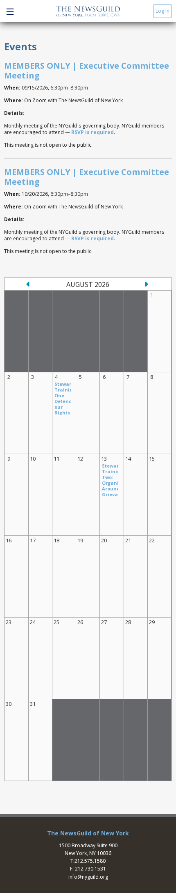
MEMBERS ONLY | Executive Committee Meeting (86, 70)
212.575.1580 (90, 860)
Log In (162, 10)
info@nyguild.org (88, 876)
